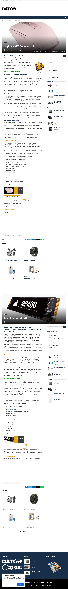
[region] (14, 580)
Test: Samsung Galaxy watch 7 (54, 70)
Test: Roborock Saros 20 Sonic (59, 110)
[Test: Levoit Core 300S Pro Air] (12, 269)
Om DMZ (54, 17)
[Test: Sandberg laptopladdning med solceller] (50, 91)
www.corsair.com (13, 409)
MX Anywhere (15, 235)
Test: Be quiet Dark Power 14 (59, 116)
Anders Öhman (51, 347)
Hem (4, 17)
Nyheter (8, 17)
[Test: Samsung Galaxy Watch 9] (34, 251)
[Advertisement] (46, 8)
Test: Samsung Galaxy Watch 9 (30, 260)
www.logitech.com (19, 162)
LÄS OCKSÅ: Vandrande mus (10, 140)
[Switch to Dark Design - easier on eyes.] (65, 17)
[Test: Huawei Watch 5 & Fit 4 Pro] (50, 123)
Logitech (4, 235)
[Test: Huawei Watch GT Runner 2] (27, 567)
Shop (49, 17)
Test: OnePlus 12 (57, 127)
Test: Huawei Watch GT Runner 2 (36, 566)
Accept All (21, 584)
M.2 (11, 482)
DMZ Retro (45, 17)
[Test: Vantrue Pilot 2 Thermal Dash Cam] (12, 251)
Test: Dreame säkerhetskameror (59, 95)
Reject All (14, 584)
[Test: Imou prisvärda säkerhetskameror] (50, 103)
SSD (20, 482)
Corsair (4, 482)
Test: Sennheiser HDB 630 (35, 571)
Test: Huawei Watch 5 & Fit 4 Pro (17, 0)
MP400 (14, 482)
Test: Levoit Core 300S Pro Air (8, 278)
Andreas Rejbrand (52, 69)
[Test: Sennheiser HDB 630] (27, 573)
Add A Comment (23, 531)
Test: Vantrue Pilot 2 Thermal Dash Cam (9, 260)
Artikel (3, 258)
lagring (8, 482)
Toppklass (49, 108)
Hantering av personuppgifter (29, 582)
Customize (7, 584)
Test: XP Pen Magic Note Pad (29, 278)
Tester (12, 17)
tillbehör (20, 235)
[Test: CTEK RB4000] (50, 85)
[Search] (63, 18)
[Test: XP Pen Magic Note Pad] (34, 269)
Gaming (30, 17)
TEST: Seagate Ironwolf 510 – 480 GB (17, 354)
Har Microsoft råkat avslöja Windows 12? (56, 67)
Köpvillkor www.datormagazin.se (44, 582)
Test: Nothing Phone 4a (53, 63)
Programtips (25, 17)
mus (11, 235)
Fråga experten (37, 17)
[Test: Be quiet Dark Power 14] (50, 118)
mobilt (8, 235)
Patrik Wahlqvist (9, 50)
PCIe (17, 482)
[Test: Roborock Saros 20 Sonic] (50, 112)
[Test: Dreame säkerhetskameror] (50, 97)
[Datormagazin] (9, 9)
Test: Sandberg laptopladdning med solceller (59, 90)
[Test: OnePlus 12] (50, 129)
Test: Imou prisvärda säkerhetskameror (57, 102)
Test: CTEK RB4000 (57, 84)
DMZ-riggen (18, 17)
